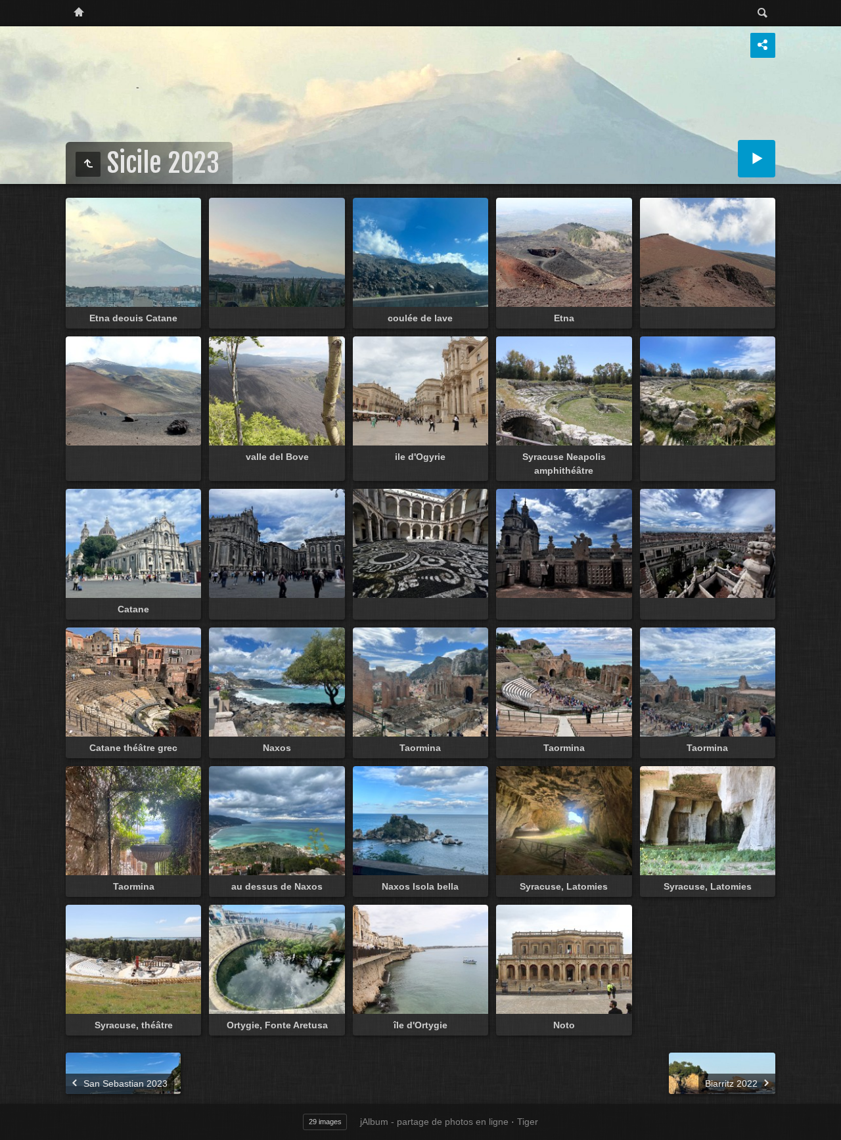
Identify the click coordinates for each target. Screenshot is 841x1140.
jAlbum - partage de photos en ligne (434, 1121)
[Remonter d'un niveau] (88, 164)
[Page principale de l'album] (79, 13)
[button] (16, 1124)
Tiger (527, 1121)
